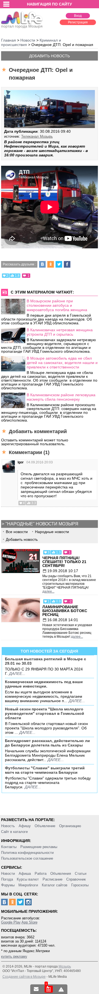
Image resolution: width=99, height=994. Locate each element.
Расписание (52, 879)
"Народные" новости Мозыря (42, 524)
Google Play (11, 922)
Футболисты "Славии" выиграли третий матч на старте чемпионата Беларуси (45, 770)
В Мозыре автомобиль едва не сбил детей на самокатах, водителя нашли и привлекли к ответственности (62, 362)
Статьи (80, 873)
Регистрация (78, 22)
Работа (40, 873)
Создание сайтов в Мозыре (24, 977)
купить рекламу (14, 956)
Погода (7, 879)
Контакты (8, 847)
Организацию (70, 826)
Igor (21, 462)
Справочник (76, 879)
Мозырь (65, 966)
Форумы (8, 885)
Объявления (60, 873)
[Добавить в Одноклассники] (50, 264)
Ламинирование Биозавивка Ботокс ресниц (64, 611)
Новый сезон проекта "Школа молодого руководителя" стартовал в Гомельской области (44, 713)
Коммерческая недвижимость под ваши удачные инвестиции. (44, 684)
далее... (48, 591)
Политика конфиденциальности (27, 853)
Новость (8, 826)
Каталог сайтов (54, 885)
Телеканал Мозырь (37, 136)
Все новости (17, 531)
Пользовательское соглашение (27, 858)
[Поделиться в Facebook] (67, 264)
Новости (8, 873)
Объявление (45, 826)
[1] (49, 989)
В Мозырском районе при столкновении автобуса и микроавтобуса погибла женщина (57, 305)
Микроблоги (28, 885)
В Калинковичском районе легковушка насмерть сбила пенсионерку (61, 397)
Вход (78, 16)
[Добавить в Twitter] (59, 264)
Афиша (25, 873)
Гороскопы (80, 885)
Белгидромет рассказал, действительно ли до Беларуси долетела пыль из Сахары (47, 742)
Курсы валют (28, 879)
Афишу (25, 826)
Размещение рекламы (38, 847)
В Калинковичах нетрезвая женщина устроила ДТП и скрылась (60, 332)
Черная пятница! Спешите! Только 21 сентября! (64, 562)
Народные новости (52, 531)
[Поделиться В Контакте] (42, 264)
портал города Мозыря (22, 26)
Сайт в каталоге (14, 832)
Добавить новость (49, 56)
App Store (29, 922)
